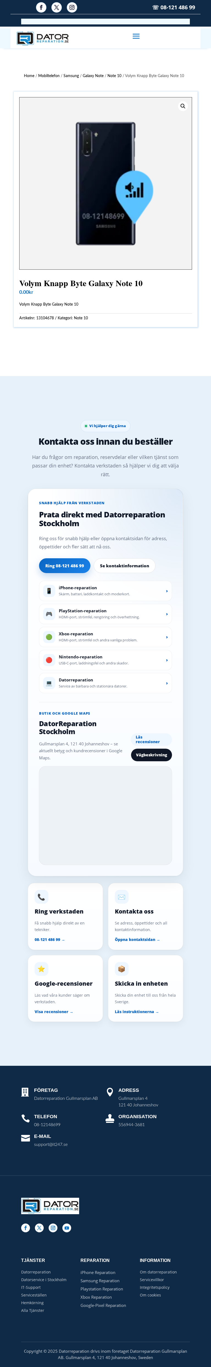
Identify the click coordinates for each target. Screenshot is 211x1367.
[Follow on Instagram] (72, 7)
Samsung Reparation (100, 1280)
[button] (183, 106)
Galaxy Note (93, 76)
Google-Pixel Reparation (103, 1305)
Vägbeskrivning (151, 754)
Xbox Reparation (96, 1297)
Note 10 (114, 76)
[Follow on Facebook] (41, 7)
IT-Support (31, 1287)
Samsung (71, 76)
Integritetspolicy (155, 1287)
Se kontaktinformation (124, 565)
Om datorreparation (158, 1272)
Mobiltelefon (49, 76)
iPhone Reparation (97, 1272)
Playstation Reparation (101, 1289)
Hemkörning (32, 1302)
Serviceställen (34, 1295)
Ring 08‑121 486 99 (64, 565)
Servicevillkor (152, 1279)
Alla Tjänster (32, 1310)
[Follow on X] (56, 7)
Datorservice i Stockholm (43, 1279)
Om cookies (150, 1295)
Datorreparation (36, 1272)
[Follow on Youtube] (66, 1228)
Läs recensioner (148, 739)
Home (29, 76)
